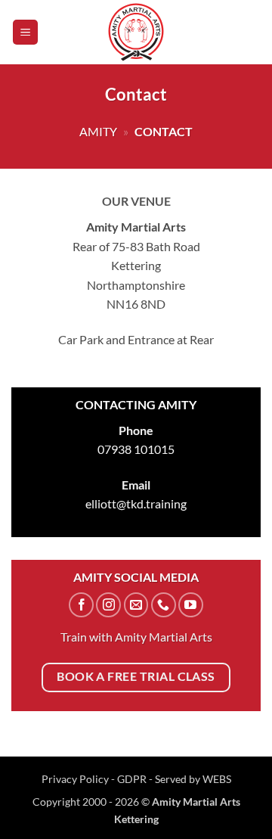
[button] (25, 32)
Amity (98, 131)
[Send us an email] (136, 604)
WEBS (216, 778)
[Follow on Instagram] (108, 604)
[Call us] (163, 604)
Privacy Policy (76, 778)
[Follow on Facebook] (81, 604)
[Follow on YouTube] (190, 604)
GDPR (132, 778)
